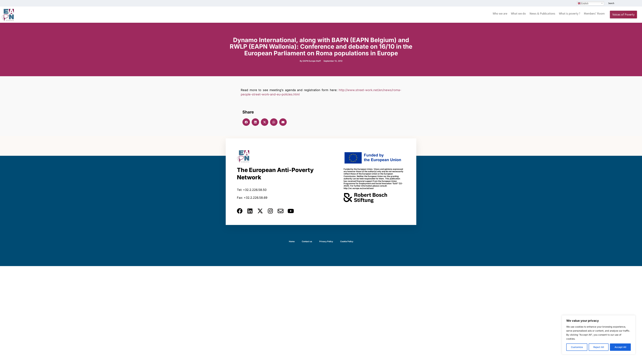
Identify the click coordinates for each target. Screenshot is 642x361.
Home (292, 241)
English (584, 3)
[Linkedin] (250, 211)
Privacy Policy (326, 241)
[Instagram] (270, 211)
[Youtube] (291, 211)
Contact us (307, 241)
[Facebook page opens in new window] (625, 3)
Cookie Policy (346, 241)
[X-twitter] (260, 211)
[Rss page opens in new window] (635, 3)
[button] (246, 122)
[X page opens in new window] (630, 3)
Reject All (598, 347)
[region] (598, 334)
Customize (577, 347)
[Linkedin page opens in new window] (620, 3)
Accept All (620, 347)
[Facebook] (240, 211)
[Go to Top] (637, 356)
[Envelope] (280, 211)
